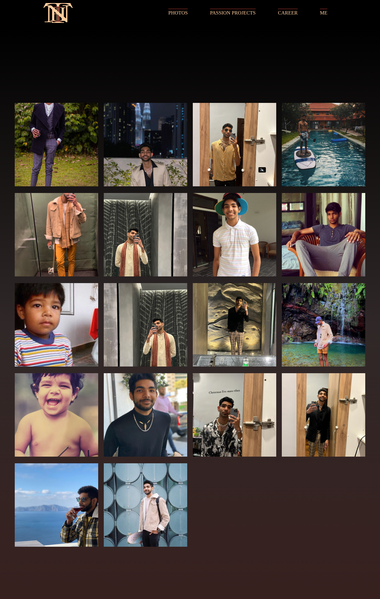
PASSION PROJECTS (233, 13)
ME (323, 13)
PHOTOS (178, 13)
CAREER (288, 13)
